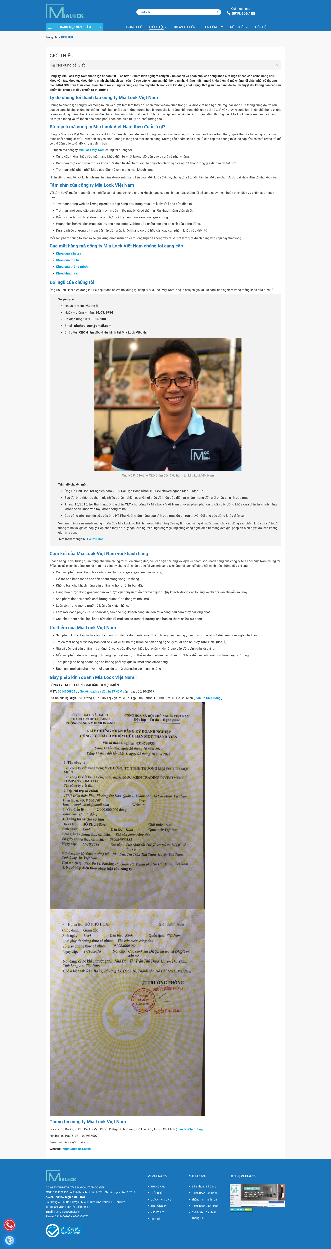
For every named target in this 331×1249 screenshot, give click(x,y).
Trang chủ (52, 37)
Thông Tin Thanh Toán (205, 1199)
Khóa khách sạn (67, 273)
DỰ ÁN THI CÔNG (185, 27)
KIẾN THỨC (237, 27)
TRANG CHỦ (133, 27)
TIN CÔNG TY (214, 27)
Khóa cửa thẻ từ (67, 260)
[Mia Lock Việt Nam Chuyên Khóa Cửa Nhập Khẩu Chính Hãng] (74, 11)
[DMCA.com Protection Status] (257, 1209)
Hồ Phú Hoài (95, 539)
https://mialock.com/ (76, 1149)
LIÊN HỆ (260, 27)
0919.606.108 (243, 13)
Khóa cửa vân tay (68, 253)
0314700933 (66, 691)
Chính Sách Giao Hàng (205, 1205)
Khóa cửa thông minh (72, 267)
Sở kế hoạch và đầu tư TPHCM (101, 691)
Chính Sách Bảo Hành (205, 1193)
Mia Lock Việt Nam (92, 150)
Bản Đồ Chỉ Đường (207, 698)
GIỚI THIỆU (156, 27)
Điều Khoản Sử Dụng (204, 1186)
